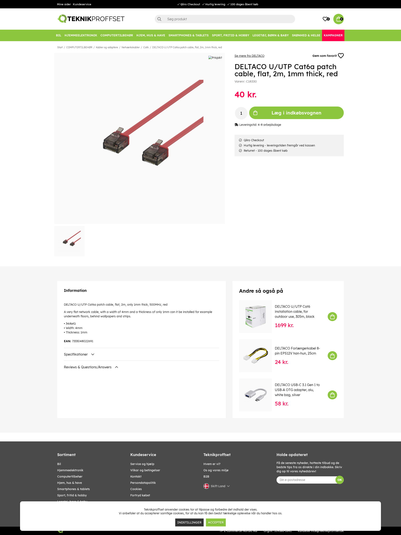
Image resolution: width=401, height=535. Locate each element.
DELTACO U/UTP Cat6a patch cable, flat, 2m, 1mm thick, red (187, 47)
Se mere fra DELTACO (249, 56)
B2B (206, 476)
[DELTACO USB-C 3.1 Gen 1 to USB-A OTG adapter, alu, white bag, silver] (258, 395)
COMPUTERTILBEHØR (79, 47)
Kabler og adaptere (107, 47)
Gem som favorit (324, 56)
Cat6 (146, 47)
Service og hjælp (142, 464)
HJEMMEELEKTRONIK (70, 470)
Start (60, 47)
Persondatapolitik (143, 483)
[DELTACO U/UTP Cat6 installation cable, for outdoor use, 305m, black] (258, 316)
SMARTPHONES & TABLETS (73, 489)
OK (340, 480)
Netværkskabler (131, 47)
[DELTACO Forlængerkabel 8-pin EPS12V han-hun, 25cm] (258, 355)
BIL (59, 464)
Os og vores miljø (215, 470)
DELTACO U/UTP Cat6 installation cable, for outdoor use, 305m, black (295, 311)
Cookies (136, 489)
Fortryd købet (140, 495)
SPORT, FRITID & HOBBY (72, 495)
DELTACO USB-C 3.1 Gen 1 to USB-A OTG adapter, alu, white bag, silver (297, 390)
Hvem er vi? (211, 464)
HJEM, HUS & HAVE (69, 483)
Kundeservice (82, 4)
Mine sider (64, 4)
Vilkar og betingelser (145, 470)
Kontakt (135, 476)
